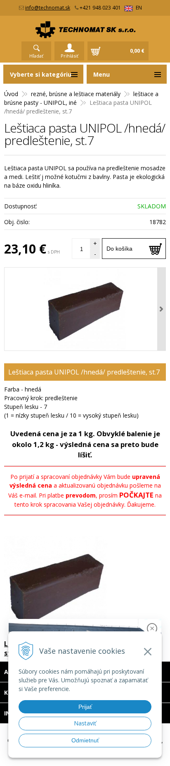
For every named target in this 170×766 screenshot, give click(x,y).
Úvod (11, 94)
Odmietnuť (85, 740)
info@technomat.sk (47, 7)
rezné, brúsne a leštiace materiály (75, 94)
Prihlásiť (69, 56)
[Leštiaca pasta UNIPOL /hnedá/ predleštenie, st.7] (85, 309)
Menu (101, 74)
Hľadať (36, 56)
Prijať (85, 706)
